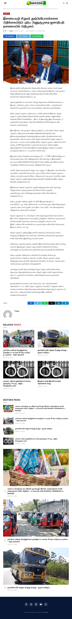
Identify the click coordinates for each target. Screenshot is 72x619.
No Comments (31, 31)
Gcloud (46, 612)
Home (4, 8)
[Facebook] (5, 93)
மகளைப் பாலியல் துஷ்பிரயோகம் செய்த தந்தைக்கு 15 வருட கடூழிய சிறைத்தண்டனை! (17, 383)
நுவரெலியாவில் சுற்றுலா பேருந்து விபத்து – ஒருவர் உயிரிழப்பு (53, 351)
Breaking (6, 13)
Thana (11, 31)
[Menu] (5, 3)
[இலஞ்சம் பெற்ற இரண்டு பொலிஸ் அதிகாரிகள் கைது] (53, 370)
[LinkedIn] (5, 102)
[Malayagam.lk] (36, 3)
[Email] (5, 110)
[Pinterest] (5, 106)
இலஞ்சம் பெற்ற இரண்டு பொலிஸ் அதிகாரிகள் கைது (49, 382)
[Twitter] (5, 97)
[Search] (67, 3)
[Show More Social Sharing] (46, 36)
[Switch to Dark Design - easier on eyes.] (64, 3)
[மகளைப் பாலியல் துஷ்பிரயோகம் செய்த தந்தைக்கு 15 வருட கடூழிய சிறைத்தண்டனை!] (18, 370)
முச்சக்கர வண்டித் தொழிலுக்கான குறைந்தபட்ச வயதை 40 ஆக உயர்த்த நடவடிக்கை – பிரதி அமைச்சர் (16, 352)
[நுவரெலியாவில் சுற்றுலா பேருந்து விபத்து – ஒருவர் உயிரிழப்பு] (53, 338)
